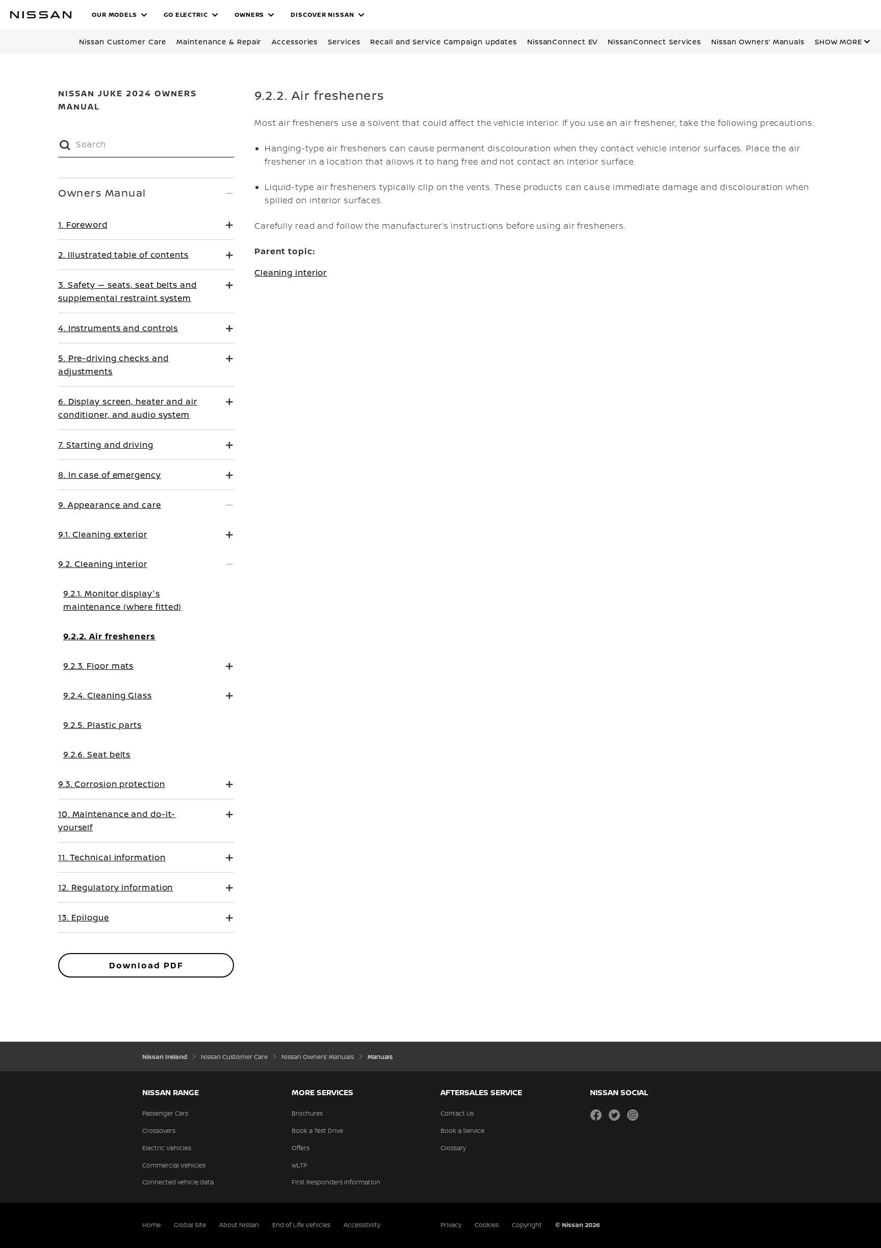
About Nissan (239, 1224)
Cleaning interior (290, 272)
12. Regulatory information (115, 887)
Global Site (190, 1224)
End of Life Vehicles (301, 1224)
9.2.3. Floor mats (98, 665)
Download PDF (146, 965)
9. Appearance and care (109, 504)
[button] (120, 15)
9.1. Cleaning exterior (102, 534)
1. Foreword (83, 224)
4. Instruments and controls (118, 328)
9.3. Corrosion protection (111, 784)
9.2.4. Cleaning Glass (107, 695)
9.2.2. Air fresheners (109, 636)
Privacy (450, 1224)
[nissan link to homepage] (40, 14)
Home (151, 1224)
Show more (838, 41)
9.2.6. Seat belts (97, 754)
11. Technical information (112, 857)
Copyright (527, 1224)
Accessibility (362, 1224)
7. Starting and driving (105, 444)
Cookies (487, 1224)
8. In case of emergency (109, 474)
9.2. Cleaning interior (102, 563)
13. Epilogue (83, 917)
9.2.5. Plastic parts (102, 724)
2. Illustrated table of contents (123, 254)
